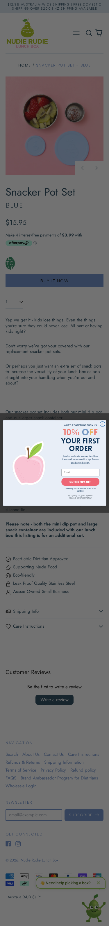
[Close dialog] (102, 424)
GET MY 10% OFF (80, 482)
